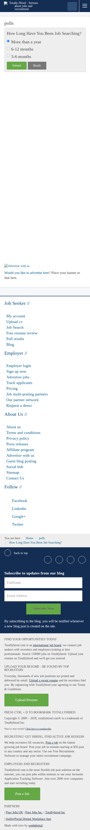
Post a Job (22, 794)
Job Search (15, 327)
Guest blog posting (21, 461)
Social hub (14, 467)
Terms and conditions (23, 432)
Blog (10, 344)
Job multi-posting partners (27, 394)
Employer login (18, 365)
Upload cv (14, 321)
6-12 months (22, 49)
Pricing (12, 388)
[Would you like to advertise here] (16, 265)
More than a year (26, 41)
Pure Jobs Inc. (34, 812)
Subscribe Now (43, 609)
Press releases (17, 444)
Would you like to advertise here (26, 273)
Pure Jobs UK (14, 812)
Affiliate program (20, 449)
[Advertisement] (45, 126)
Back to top (20, 553)
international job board (47, 645)
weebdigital (35, 825)
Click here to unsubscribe (38, 728)
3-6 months (21, 56)
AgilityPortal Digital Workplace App (28, 819)
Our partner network (22, 400)
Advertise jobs (17, 377)
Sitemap (12, 472)
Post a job (52, 742)
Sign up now (16, 371)
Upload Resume (26, 700)
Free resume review (22, 333)
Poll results (15, 339)
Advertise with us (20, 455)
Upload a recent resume (43, 680)
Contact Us (15, 478)
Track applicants (19, 383)
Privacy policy (17, 438)
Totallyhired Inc (55, 812)
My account (15, 316)
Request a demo (19, 405)
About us (13, 427)
